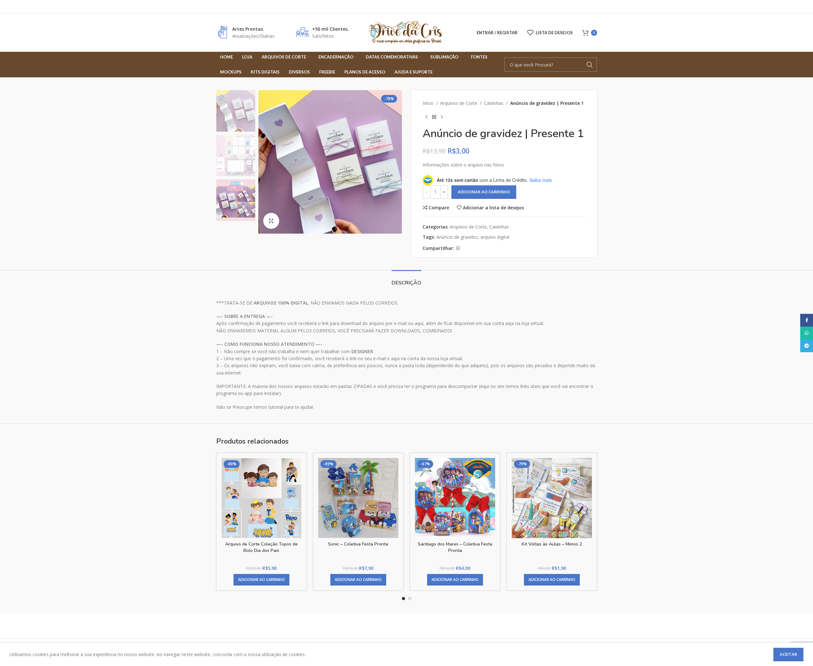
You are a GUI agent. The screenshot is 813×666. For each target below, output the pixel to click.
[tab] (406, 280)
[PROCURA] (589, 64)
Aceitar (788, 654)
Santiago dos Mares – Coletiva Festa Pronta (455, 547)
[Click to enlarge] (271, 221)
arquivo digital (494, 237)
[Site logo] (406, 32)
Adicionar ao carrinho (484, 192)
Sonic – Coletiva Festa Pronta (358, 544)
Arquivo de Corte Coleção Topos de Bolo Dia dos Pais (261, 547)
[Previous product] (426, 117)
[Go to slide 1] (403, 598)
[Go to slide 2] (409, 598)
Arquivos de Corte (458, 103)
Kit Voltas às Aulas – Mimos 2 (552, 544)
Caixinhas (493, 103)
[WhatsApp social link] (458, 248)
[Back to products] (434, 117)
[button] (261, 579)
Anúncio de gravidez (457, 237)
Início (428, 103)
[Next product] (442, 117)
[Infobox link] (245, 33)
